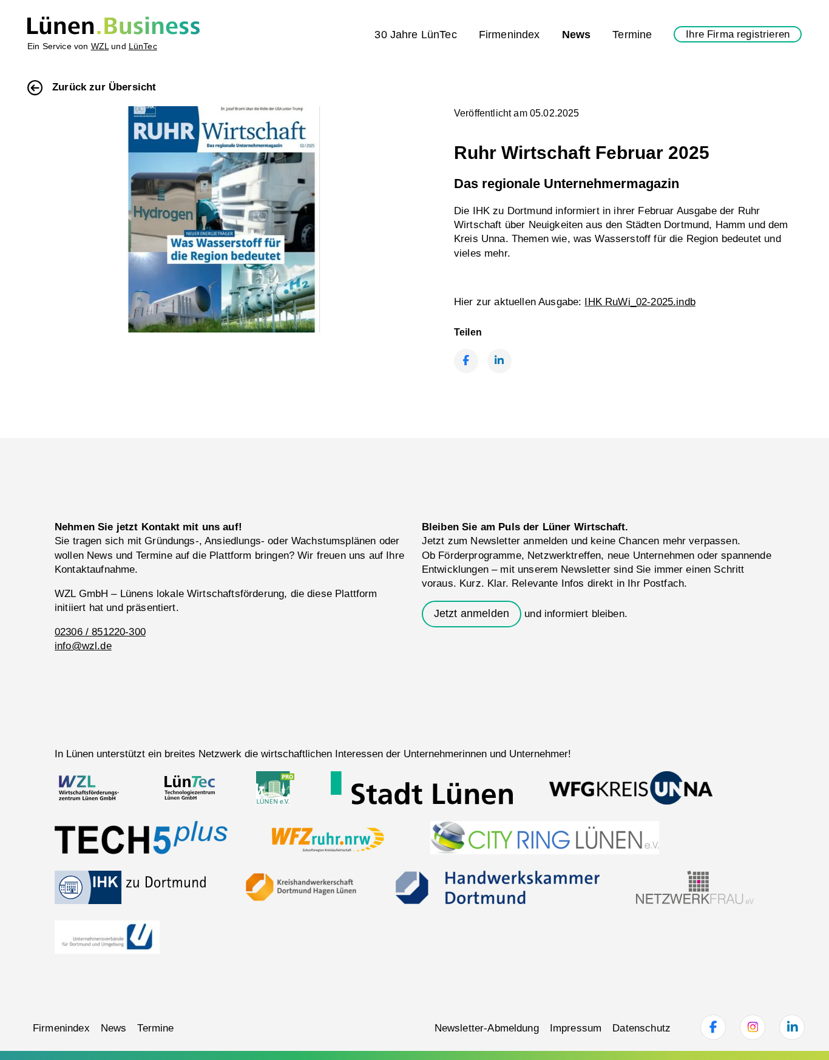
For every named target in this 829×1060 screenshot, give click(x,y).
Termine (632, 34)
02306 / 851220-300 (100, 632)
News (576, 34)
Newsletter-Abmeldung (487, 1028)
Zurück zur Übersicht (104, 87)
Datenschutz (641, 1028)
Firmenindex (509, 34)
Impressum (575, 1028)
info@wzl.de (83, 646)
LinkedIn (499, 361)
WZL (100, 46)
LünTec (143, 46)
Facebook (466, 361)
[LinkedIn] (792, 1027)
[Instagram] (752, 1027)
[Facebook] (713, 1027)
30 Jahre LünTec (415, 34)
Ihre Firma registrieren (738, 34)
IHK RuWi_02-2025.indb (639, 302)
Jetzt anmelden (471, 613)
